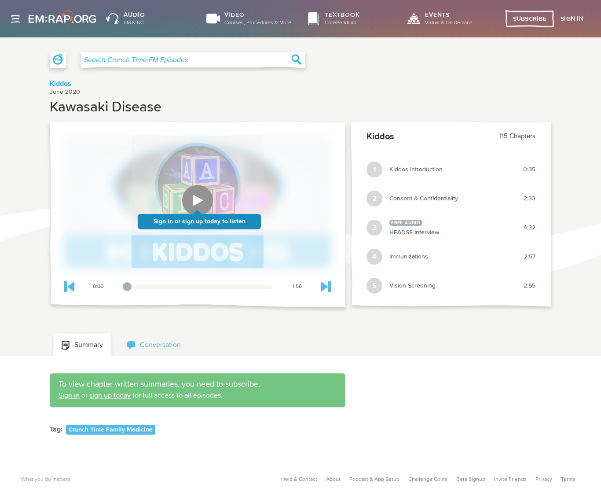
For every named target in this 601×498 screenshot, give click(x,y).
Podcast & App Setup (374, 479)
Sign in (163, 221)
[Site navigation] (15, 19)
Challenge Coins (427, 479)
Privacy (543, 479)
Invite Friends (510, 479)
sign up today (201, 221)
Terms (568, 479)
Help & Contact (299, 479)
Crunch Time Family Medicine (111, 430)
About (333, 479)
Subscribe (530, 19)
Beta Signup (470, 479)
